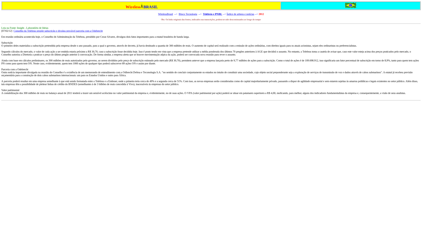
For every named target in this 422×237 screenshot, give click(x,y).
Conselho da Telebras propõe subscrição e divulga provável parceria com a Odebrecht (58, 30)
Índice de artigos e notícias (240, 14)
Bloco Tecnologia (188, 14)
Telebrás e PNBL (212, 14)
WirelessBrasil (165, 14)
